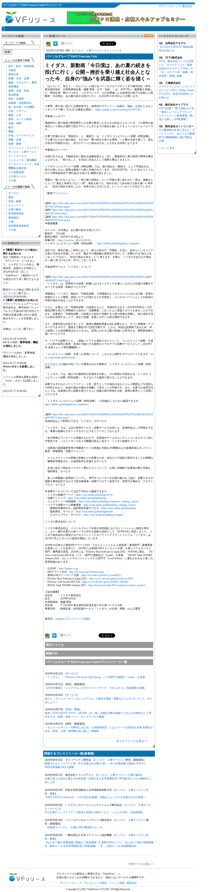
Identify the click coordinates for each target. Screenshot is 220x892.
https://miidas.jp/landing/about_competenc (118, 243)
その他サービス (17, 176)
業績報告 (13, 217)
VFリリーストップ (169, 6)
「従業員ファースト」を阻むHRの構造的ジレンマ (73, 827)
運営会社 (187, 6)
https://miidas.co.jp (68, 568)
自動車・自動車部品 (20, 102)
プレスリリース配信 (95, 882)
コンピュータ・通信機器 (22, 160)
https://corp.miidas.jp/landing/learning (87, 497)
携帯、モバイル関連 (20, 119)
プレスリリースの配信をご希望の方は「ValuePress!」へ (88, 873)
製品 (11, 197)
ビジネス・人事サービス (22, 151)
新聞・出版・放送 (18, 90)
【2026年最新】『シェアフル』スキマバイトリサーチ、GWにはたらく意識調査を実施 (95, 687)
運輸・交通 (14, 139)
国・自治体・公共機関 (21, 106)
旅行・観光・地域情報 (21, 66)
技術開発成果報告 (18, 225)
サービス (13, 193)
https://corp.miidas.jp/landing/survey (94, 494)
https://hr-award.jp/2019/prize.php (86, 571)
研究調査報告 (16, 213)
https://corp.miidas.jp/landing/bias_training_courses (110, 504)
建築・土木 (14, 115)
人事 (11, 221)
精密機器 (13, 86)
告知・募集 (14, 201)
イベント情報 (116, 882)
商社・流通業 (16, 98)
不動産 (12, 70)
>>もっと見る (167, 148)
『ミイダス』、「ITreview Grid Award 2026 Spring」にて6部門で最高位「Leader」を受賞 (95, 677)
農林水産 (13, 74)
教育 (11, 127)
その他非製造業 (17, 168)
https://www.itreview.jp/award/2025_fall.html (105, 581)
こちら (14, 328)
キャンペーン (16, 205)
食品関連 (13, 94)
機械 (11, 131)
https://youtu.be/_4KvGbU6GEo (74, 240)
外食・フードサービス (21, 135)
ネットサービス (17, 155)
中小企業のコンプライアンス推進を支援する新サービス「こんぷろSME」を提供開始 (94, 812)
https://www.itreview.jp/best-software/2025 (111, 578)
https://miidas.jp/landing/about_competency (67, 404)
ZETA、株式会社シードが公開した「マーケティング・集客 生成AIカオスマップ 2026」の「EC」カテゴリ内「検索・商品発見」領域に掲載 (176, 68)
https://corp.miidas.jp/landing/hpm (119, 508)
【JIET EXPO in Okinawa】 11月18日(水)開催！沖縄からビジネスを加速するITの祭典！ (95, 797)
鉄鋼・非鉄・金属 (18, 78)
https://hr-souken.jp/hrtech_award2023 (101, 575)
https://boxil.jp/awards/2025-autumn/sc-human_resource (116, 585)
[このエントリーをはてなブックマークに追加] (55, 44)
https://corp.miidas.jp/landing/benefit (94, 511)
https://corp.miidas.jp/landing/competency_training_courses (108, 501)
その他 (12, 180)
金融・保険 (14, 123)
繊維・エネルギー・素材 (22, 82)
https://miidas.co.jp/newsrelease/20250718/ (118, 109)
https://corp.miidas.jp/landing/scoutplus (103, 514)
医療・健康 (14, 143)
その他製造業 (16, 172)
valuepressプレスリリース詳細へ (73, 618)
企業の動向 (14, 209)
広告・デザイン (17, 111)
